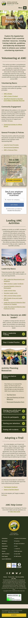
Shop (16, 546)
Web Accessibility (19, 577)
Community (4, 548)
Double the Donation (14, 210)
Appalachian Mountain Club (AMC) (9, 3)
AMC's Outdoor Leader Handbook (13, 283)
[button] (14, 334)
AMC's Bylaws (8, 93)
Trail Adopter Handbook (11, 487)
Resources (4, 543)
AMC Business (18, 556)
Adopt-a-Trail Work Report (11, 489)
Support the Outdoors (20, 543)
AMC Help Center (15, 511)
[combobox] (14, 199)
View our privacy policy (13, 612)
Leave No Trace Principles (11, 145)
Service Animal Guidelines (11, 147)
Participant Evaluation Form (15, 402)
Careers (3, 551)
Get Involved (4, 541)
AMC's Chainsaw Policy (10, 150)
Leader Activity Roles (10, 290)
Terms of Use (11, 577)
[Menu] (25, 7)
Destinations (4, 538)
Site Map (13, 578)
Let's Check (14, 204)
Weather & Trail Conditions (20, 538)
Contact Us (17, 548)
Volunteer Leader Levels (10, 293)
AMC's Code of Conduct (11, 96)
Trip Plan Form (11, 395)
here (11, 121)
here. (5, 495)
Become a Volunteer (14, 180)
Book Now (17, 541)
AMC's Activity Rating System (12, 295)
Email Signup (5, 556)
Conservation (5, 546)
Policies (5, 577)
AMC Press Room (5, 553)
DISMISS (14, 615)
